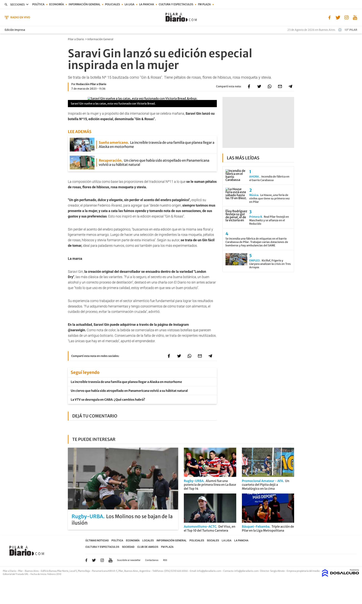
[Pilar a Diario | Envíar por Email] (280, 86)
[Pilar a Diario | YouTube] (355, 17)
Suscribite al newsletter (128, 560)
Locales (148, 540)
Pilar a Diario (76, 39)
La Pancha (146, 4)
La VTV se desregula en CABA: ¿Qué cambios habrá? (108, 399)
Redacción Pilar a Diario (91, 84)
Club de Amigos (147, 546)
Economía (56, 4)
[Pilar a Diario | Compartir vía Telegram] (290, 86)
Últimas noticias (97, 540)
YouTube (110, 560)
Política (38, 4)
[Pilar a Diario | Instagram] (346, 17)
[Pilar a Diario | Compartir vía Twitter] (259, 86)
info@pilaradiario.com (246, 570)
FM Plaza (204, 4)
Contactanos (151, 560)
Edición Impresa (15, 30)
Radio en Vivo (20, 17)
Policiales (112, 4)
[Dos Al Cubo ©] (340, 576)
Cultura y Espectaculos (176, 4)
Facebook (86, 560)
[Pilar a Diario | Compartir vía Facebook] (249, 86)
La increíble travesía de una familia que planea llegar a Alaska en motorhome (126, 382)
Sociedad (128, 546)
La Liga (129, 4)
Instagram (102, 560)
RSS (165, 560)
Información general (84, 4)
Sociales (213, 540)
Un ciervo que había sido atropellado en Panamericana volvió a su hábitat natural (129, 391)
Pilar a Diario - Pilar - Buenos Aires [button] (21, 570)
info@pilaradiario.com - (210, 570)
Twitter (94, 560)
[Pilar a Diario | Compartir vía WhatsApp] (269, 86)
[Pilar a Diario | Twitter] (338, 17)
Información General (100, 39)
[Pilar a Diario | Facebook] (329, 17)
